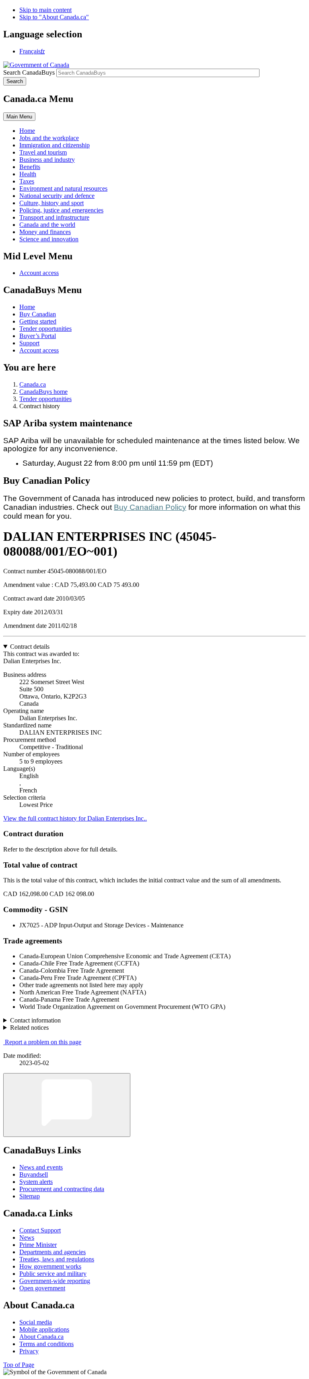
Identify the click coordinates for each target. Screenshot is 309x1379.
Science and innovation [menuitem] (48, 239)
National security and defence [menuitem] (57, 195)
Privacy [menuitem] (29, 1351)
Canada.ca (32, 384)
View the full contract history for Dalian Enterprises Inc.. (75, 818)
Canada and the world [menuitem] (47, 224)
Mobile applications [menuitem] (44, 1329)
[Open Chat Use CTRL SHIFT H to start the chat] (66, 1105)
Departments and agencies (52, 1252)
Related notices (29, 1027)
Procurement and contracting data (61, 1188)
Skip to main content (45, 9)
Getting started (37, 321)
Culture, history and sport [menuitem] (51, 203)
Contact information (35, 1020)
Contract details (29, 646)
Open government (42, 1288)
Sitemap (29, 1196)
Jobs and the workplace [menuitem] (49, 137)
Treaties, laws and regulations (56, 1259)
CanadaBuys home (43, 391)
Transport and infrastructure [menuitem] (54, 217)
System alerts (36, 1181)
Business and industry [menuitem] (47, 159)
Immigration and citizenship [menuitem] (54, 145)
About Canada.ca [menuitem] (41, 1336)
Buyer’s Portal (37, 335)
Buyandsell (33, 1174)
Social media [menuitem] (35, 1322)
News (26, 1237)
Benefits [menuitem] (29, 166)
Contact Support (40, 1230)
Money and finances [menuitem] (45, 231)
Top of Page (18, 1364)
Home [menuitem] (27, 130)
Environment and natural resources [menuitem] (63, 188)
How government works (50, 1266)
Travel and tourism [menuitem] (43, 152)
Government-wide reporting (54, 1280)
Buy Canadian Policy (150, 507)
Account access (39, 272)
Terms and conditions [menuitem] (46, 1343)
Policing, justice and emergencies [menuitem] (61, 210)
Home (27, 307)
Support (29, 343)
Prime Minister (38, 1244)
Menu (19, 117)
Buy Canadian (37, 314)
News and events (41, 1167)
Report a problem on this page (43, 1042)
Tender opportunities (45, 328)
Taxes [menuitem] (26, 181)
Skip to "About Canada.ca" (54, 17)
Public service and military (53, 1273)
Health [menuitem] (27, 174)
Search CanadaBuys (29, 72)
